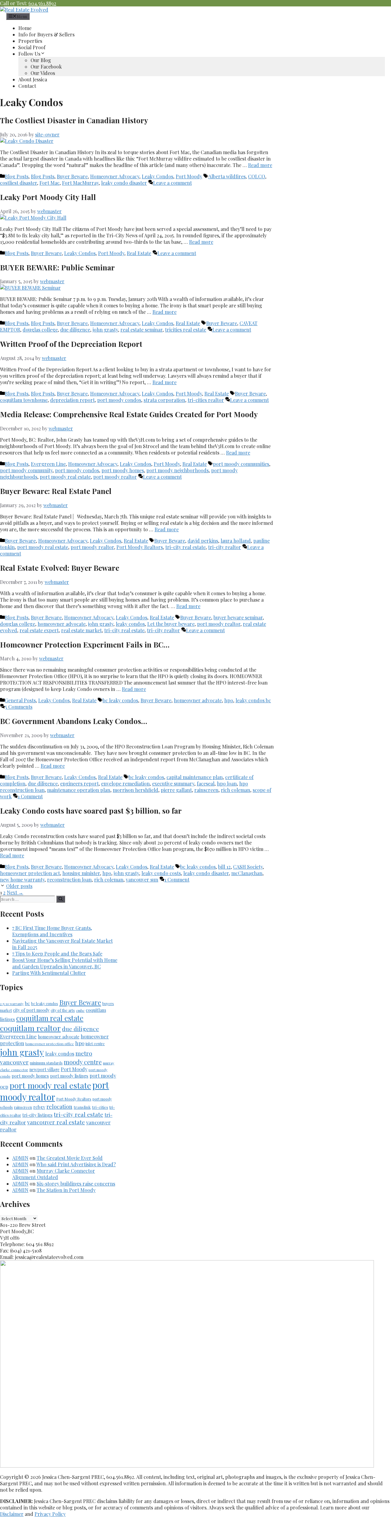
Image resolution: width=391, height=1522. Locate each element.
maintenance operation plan (78, 790)
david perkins (203, 540)
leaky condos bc (253, 700)
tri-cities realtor (206, 400)
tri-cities (100, 1107)
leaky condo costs (161, 873)
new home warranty (22, 879)
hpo (228, 700)
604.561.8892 (42, 3)
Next (15, 892)
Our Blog (41, 60)
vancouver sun (142, 879)
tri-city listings (37, 1115)
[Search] (60, 899)
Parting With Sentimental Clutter (49, 973)
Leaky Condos (157, 176)
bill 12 (224, 866)
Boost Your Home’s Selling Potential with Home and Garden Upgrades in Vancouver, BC (64, 963)
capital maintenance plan (194, 777)
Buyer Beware (72, 176)
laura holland (236, 540)
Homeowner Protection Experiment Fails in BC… (85, 644)
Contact (27, 86)
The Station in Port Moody (66, 1190)
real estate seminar (141, 329)
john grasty (105, 329)
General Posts (20, 700)
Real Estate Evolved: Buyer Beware (59, 568)
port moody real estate (65, 476)
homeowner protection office (49, 1043)
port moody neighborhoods (177, 470)
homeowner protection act (30, 873)
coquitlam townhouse (24, 400)
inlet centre (95, 1043)
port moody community (26, 470)
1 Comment (30, 796)
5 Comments (18, 706)
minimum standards (46, 1062)
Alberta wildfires (227, 176)
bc (27, 1003)
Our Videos (43, 73)
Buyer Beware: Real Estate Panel (55, 491)
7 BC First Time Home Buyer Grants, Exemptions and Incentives (52, 931)
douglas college (40, 329)
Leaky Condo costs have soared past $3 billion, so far (91, 810)
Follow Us (29, 53)
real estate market (81, 630)
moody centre (83, 1062)
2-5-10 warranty (12, 1003)
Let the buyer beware (171, 624)
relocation (59, 1106)
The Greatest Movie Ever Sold (70, 1158)
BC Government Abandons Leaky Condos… (73, 721)
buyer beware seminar (238, 617)
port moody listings (69, 1076)
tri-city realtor (224, 547)
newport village (44, 1069)
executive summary (173, 783)
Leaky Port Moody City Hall (48, 197)
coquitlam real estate (49, 1018)
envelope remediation (125, 783)
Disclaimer (12, 1514)
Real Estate (139, 253)
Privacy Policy (50, 1514)
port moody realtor (115, 476)
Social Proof (32, 47)
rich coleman (235, 790)
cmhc (80, 1010)
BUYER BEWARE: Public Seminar (57, 267)
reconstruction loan (69, 879)
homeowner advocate (62, 624)
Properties (30, 41)
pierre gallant (176, 790)
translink (82, 1107)
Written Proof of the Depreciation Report (71, 344)
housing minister (81, 873)
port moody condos (119, 400)
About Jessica (32, 79)
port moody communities (241, 464)
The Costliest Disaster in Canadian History (74, 120)
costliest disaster (18, 183)
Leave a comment (172, 183)
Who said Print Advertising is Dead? (76, 1164)
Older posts (19, 886)
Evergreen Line (48, 464)
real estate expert (39, 630)
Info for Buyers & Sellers (46, 34)
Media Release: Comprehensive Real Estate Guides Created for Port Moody (129, 414)
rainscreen (206, 790)
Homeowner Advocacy (114, 176)
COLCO (256, 176)
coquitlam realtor (30, 1028)
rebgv (39, 1107)
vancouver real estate (56, 1122)
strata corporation (164, 400)
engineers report (79, 783)
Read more (260, 165)
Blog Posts (16, 176)
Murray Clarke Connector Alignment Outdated (53, 1173)
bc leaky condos (120, 700)
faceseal (205, 783)
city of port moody (31, 1010)
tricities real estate (185, 329)
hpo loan (227, 783)
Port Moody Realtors (139, 547)
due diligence (75, 329)
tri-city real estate (185, 547)
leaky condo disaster (124, 183)
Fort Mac (49, 183)
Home (24, 28)
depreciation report (72, 400)
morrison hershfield (135, 790)
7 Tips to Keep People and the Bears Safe (57, 953)
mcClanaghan (246, 873)
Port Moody (189, 176)
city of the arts (63, 1010)
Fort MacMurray (80, 183)
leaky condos (130, 624)
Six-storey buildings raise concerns (76, 1183)
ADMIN (20, 1158)
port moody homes (122, 470)
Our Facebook (46, 66)
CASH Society (248, 866)
